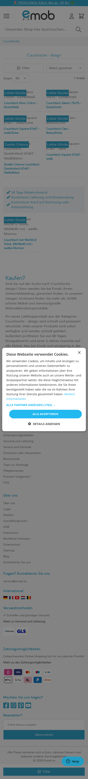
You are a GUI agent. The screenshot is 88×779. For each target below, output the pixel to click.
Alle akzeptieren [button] (45, 414)
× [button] (79, 352)
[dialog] (44, 389)
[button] (44, 405)
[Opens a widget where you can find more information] (72, 762)
